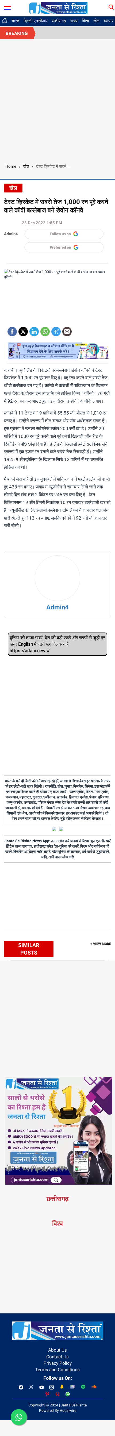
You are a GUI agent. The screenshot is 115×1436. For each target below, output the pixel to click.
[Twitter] (23, 330)
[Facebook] (12, 330)
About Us (57, 1350)
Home (10, 166)
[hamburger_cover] (7, 7)
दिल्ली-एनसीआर (36, 20)
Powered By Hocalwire (57, 1410)
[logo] (58, 8)
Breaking (17, 33)
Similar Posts (28, 949)
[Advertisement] (57, 99)
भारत (15, 20)
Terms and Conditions (57, 1369)
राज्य (74, 20)
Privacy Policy (58, 1363)
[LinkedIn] (34, 330)
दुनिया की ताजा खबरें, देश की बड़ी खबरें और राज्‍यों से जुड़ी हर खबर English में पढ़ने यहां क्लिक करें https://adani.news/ (57, 644)
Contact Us (57, 1356)
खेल (96, 20)
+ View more (100, 944)
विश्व (85, 20)
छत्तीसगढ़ (59, 20)
